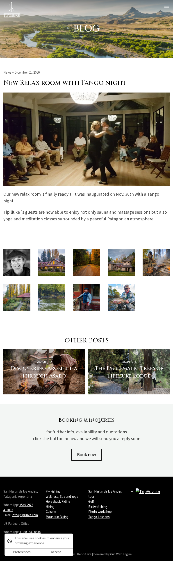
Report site (84, 554)
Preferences (22, 552)
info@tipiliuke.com (25, 515)
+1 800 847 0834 (30, 532)
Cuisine (51, 511)
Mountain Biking (57, 517)
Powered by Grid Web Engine (112, 554)
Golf (91, 501)
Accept (56, 552)
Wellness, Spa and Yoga (62, 496)
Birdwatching (97, 506)
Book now (86, 455)
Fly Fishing (53, 491)
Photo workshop (100, 511)
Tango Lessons (99, 517)
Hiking (50, 506)
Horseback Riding (58, 501)
